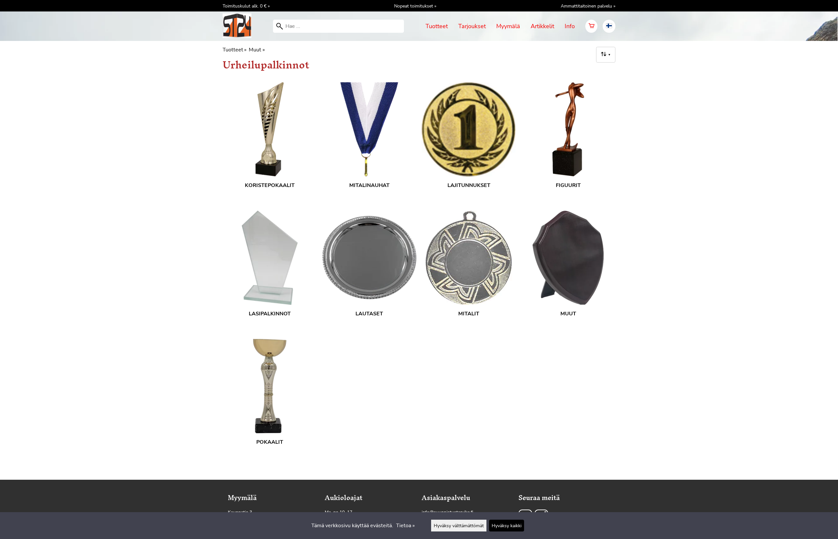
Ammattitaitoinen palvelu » (588, 6)
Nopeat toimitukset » (415, 6)
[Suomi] (609, 26)
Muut (256, 49)
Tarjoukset (472, 26)
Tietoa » (405, 525)
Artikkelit (542, 26)
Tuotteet (437, 26)
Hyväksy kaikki (506, 525)
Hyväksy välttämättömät (459, 525)
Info (570, 26)
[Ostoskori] (591, 26)
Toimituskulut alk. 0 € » (246, 6)
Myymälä (508, 26)
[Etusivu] (240, 36)
